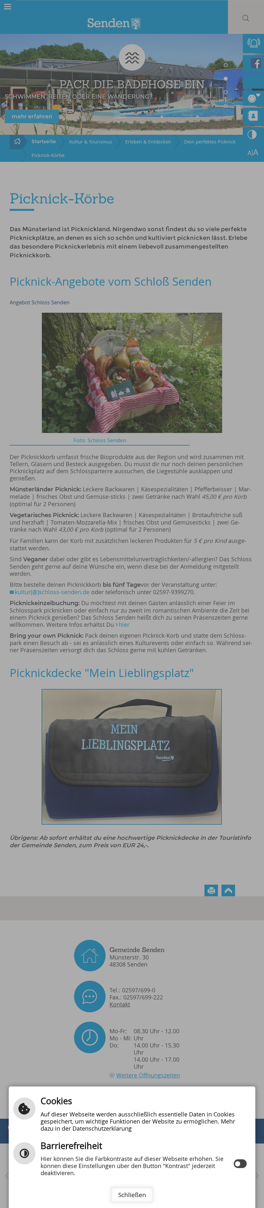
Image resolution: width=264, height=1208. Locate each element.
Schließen (132, 1195)
